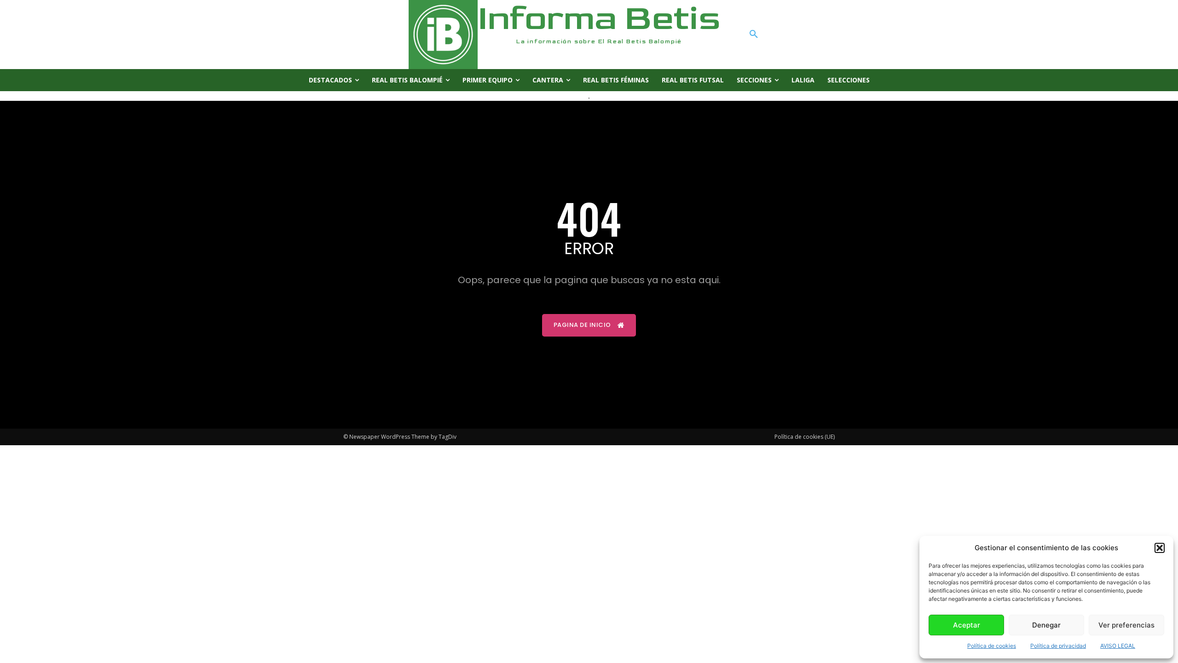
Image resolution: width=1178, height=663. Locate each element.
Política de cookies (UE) (804, 437)
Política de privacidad (1058, 645)
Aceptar (966, 625)
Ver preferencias (1126, 625)
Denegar (1046, 625)
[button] (1159, 547)
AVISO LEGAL (1117, 645)
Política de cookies (991, 645)
